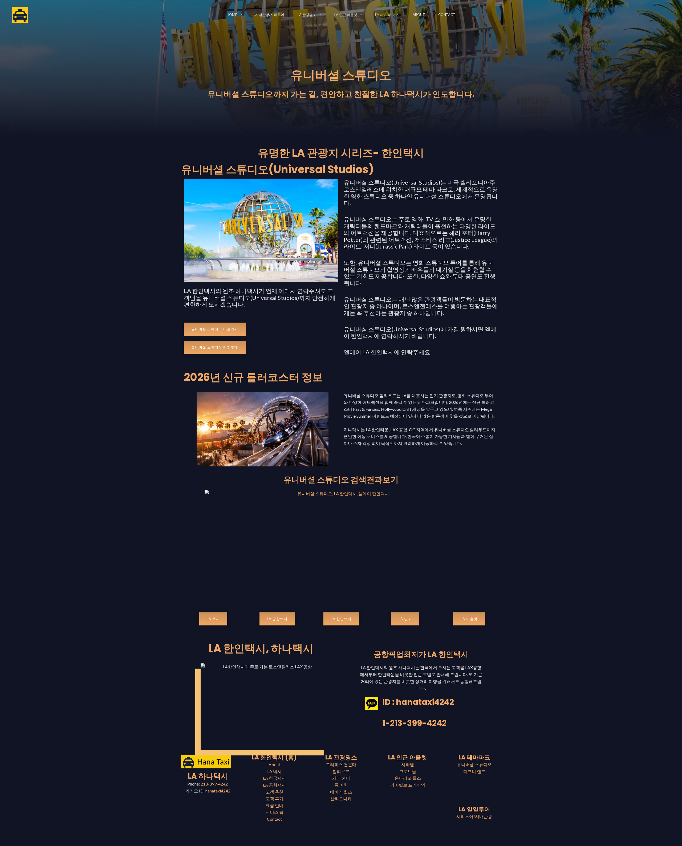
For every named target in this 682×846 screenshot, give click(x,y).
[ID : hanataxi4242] (371, 703)
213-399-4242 (215, 783)
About (419, 15)
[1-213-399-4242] (371, 724)
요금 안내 (274, 805)
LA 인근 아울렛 (345, 15)
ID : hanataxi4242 (418, 702)
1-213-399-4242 (414, 723)
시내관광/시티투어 (269, 15)
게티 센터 (341, 777)
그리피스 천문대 (341, 764)
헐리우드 (341, 771)
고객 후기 (274, 798)
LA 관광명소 (307, 15)
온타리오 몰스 (408, 777)
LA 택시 (274, 771)
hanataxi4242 (217, 790)
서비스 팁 (274, 812)
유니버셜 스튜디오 (474, 764)
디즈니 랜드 (474, 771)
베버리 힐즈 (341, 791)
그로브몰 (407, 771)
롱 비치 (341, 784)
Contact (446, 15)
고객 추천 (274, 791)
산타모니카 (341, 798)
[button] (239, 14)
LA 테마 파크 (385, 15)
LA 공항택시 (274, 784)
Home (232, 15)
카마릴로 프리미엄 (407, 784)
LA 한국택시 (274, 777)
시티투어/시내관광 (474, 816)
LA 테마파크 (474, 757)
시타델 (407, 764)
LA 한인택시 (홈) (274, 757)
